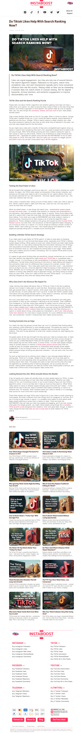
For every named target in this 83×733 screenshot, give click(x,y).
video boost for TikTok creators (25, 309)
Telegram (18, 688)
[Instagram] (25, 12)
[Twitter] (58, 12)
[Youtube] (44, 12)
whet (52, 209)
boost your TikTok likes (47, 258)
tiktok (55, 643)
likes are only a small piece (38, 409)
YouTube (56, 665)
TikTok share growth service (47, 345)
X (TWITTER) (58, 688)
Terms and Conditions (18, 726)
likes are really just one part (47, 137)
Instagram (19, 643)
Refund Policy (40, 726)
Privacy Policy (30, 726)
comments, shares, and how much (44, 111)
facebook (18, 665)
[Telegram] (51, 12)
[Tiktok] (31, 12)
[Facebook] (38, 12)
